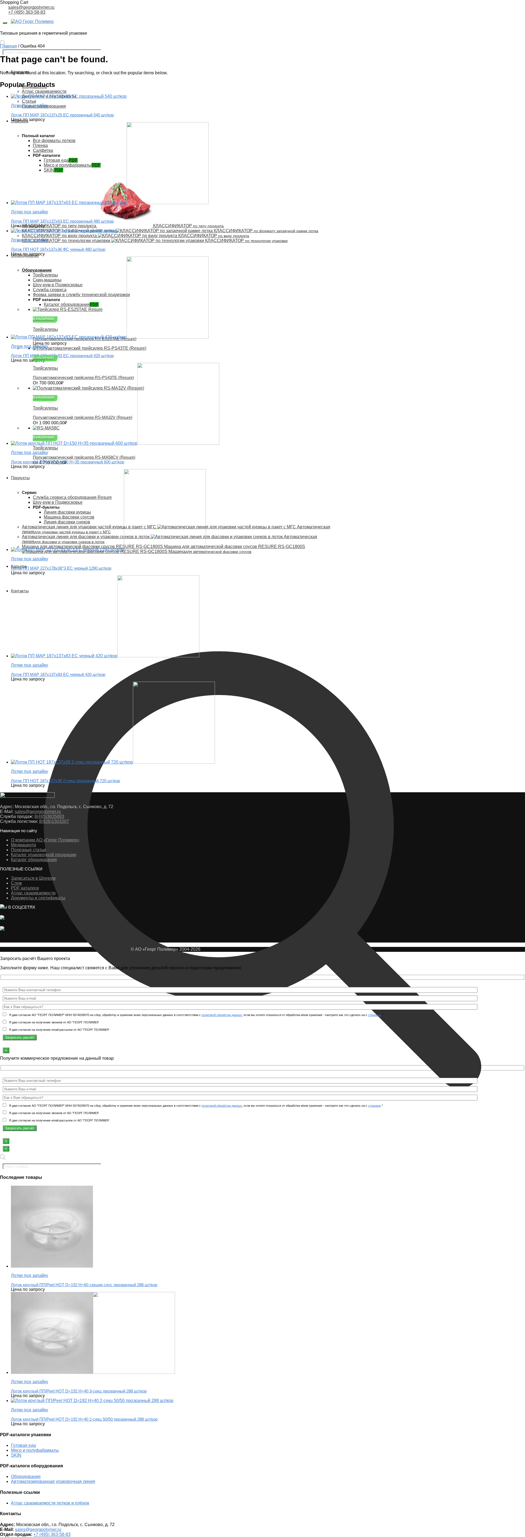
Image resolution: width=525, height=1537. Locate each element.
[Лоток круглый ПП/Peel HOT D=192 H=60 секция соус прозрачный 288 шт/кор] (52, 1266)
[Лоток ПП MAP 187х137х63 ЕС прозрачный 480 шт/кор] (110, 202)
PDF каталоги (25, 888)
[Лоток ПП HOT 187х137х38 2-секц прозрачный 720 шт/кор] (113, 762)
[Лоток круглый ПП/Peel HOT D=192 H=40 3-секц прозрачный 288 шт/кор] (93, 1372)
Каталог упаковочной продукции (43, 854)
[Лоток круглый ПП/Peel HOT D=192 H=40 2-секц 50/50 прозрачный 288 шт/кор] (92, 1400)
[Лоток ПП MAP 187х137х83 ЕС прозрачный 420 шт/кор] (110, 337)
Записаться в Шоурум (33, 878)
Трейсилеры (45, 448)
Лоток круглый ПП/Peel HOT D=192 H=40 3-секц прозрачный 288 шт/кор (79, 1391)
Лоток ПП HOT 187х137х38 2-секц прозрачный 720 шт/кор (65, 780)
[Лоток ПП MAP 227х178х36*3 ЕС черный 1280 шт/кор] (108, 549)
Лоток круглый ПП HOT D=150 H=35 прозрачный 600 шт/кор (67, 462)
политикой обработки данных (222, 1015)
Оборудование (26, 1476)
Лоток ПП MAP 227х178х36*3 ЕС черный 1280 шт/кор (61, 568)
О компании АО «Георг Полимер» (45, 840)
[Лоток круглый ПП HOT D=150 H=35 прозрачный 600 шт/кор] (115, 443)
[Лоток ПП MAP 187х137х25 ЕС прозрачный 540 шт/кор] (69, 96)
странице (374, 1015)
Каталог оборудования (34, 859)
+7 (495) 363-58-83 (26, 12)
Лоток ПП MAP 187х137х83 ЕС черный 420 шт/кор (58, 674)
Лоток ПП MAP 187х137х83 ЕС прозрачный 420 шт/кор (62, 355)
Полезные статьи (28, 849)
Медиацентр (23, 845)
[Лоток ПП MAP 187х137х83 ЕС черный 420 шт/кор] (105, 655)
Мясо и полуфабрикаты (35, 1450)
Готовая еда (23, 1445)
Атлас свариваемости (33, 893)
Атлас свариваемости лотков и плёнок (50, 1503)
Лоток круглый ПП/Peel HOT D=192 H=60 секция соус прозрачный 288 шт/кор (84, 1284)
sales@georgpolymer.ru (31, 7)
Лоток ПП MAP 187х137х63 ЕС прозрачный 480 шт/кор (62, 221)
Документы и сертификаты (38, 898)
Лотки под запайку (29, 1275)
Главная (8, 46)
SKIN (16, 1455)
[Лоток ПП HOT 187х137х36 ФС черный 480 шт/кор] (64, 230)
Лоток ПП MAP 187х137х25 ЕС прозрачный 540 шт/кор (62, 115)
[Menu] (5, 23)
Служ (16, 883)
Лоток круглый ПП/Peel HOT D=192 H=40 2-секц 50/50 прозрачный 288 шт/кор (84, 1419)
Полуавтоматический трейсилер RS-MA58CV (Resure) (84, 457)
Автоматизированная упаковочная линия (53, 1481)
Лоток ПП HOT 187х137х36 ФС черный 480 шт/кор (58, 249)
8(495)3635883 (49, 816)
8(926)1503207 (54, 821)
